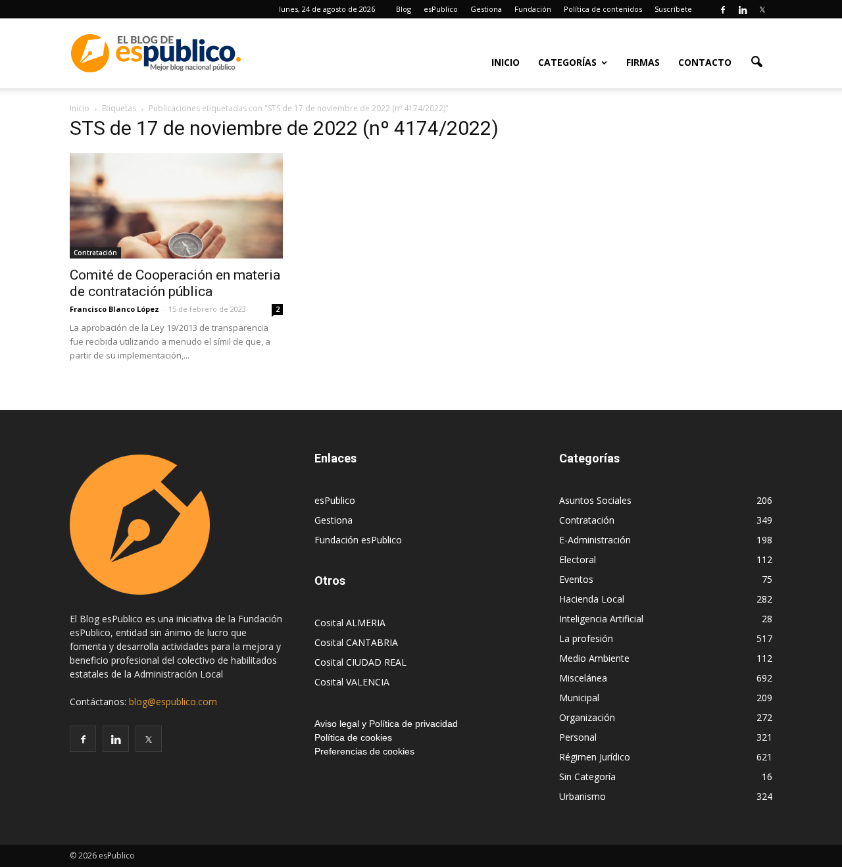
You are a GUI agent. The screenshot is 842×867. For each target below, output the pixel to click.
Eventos (576, 579)
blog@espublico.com (173, 701)
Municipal (579, 697)
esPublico (441, 9)
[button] (756, 61)
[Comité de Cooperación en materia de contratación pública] (176, 206)
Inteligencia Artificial (601, 618)
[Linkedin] (743, 9)
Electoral (577, 559)
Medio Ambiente (594, 658)
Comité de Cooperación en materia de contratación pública (175, 283)
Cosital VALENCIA (351, 682)
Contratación (95, 252)
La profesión (586, 638)
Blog (403, 9)
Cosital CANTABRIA (356, 642)
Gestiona (486, 9)
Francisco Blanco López (114, 309)
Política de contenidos (603, 9)
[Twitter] (762, 9)
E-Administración (595, 539)
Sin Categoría (587, 776)
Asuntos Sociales (595, 500)
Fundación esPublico (358, 539)
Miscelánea (583, 678)
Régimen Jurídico (594, 757)
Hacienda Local (591, 599)
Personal (578, 737)
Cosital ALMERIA (349, 622)
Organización (587, 717)
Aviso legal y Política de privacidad (386, 723)
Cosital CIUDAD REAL (360, 662)
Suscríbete (673, 9)
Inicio (505, 62)
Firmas (643, 62)
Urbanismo (582, 796)
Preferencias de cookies (364, 751)
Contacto (704, 62)
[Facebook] (723, 9)
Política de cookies (353, 737)
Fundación (532, 9)
